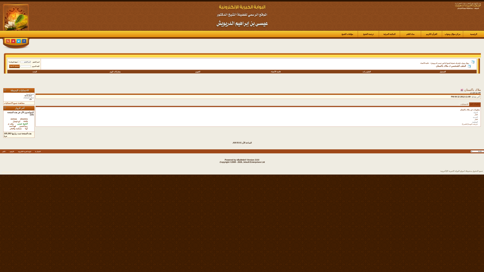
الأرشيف (12, 151)
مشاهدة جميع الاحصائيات (14, 103)
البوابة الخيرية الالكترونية (24, 151)
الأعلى (3, 151)
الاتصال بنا (38, 151)
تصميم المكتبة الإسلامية (8, 172)
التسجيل (443, 72)
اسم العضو (36, 62)
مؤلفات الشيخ (347, 34)
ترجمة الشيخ (368, 34)
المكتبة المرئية (389, 34)
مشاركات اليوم (115, 72)
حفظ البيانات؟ (13, 62)
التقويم (197, 72)
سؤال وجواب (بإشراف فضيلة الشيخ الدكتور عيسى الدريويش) (450, 63)
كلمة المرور (35, 66)
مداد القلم (410, 34)
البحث (35, 72)
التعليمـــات (367, 72)
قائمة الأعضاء (424, 63)
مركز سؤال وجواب (452, 34)
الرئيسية (473, 34)
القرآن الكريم (431, 34)
